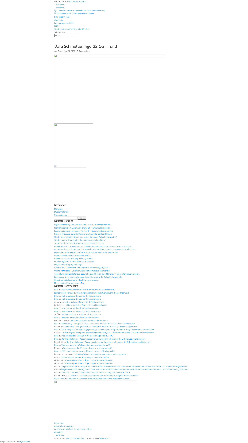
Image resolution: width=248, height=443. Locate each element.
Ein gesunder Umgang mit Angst (68, 264)
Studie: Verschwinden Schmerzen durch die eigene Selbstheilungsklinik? (85, 237)
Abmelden (58, 432)
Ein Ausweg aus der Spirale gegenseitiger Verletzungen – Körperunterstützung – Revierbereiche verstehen (107, 329)
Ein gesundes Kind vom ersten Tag (69, 283)
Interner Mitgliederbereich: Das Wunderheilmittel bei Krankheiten (83, 234)
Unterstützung (60, 215)
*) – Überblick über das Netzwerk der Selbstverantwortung (79, 10)
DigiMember (24, 441)
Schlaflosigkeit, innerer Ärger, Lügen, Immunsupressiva (85, 357)
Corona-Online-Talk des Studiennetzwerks (72, 255)
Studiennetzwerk (61, 212)
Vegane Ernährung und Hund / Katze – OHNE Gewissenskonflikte (82, 224)
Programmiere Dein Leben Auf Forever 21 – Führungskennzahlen (82, 228)
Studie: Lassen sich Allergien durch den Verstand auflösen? (80, 240)
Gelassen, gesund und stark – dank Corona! (80, 308)
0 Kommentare (83, 51)
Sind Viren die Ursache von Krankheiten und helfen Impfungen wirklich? (98, 378)
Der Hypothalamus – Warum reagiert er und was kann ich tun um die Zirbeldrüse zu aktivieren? (102, 339)
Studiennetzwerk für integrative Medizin (71, 29)
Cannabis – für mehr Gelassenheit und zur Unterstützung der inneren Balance (95, 372)
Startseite (58, 209)
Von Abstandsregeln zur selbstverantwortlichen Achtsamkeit (87, 289)
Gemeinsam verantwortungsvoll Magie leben (73, 258)
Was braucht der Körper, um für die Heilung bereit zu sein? (87, 336)
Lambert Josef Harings (63, 293)
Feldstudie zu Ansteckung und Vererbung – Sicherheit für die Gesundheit (86, 252)
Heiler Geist (59, 378)
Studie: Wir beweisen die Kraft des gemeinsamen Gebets (79, 243)
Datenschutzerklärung (63, 426)
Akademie (58, 20)
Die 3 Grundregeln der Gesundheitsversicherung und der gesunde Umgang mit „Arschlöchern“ (95, 249)
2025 (56, 26)
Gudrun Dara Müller (75, 438)
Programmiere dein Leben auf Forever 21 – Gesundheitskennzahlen (83, 231)
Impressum (59, 423)
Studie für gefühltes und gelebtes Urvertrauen (74, 261)
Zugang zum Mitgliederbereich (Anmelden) (72, 429)
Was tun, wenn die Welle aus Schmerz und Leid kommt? (85, 345)
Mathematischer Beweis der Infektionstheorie (81, 296)
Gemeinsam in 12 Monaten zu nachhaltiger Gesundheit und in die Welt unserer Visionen (92, 246)
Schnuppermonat (61, 17)
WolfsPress (104, 438)
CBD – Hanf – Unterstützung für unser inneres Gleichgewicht (87, 351)
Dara (60, 51)
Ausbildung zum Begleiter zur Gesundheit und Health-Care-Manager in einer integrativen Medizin (97, 274)
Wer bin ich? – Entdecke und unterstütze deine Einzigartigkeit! (81, 267)
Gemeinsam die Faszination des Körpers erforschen (76, 280)
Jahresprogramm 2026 (63, 23)
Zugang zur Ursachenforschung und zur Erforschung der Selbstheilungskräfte (88, 277)
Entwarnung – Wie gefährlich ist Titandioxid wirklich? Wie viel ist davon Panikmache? (98, 323)
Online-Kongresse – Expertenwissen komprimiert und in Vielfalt (81, 271)
